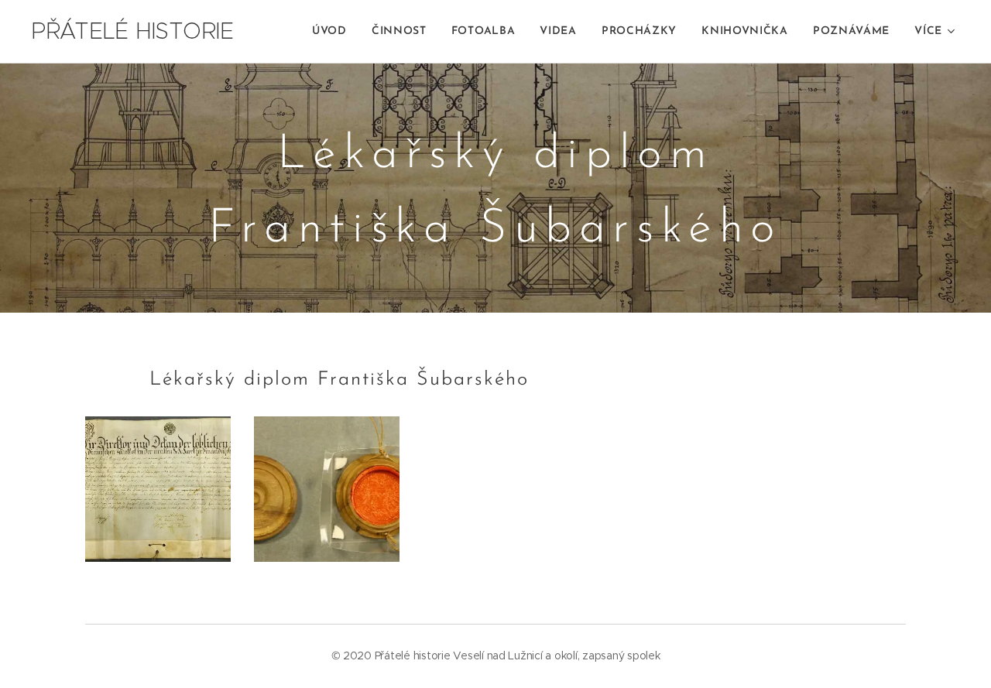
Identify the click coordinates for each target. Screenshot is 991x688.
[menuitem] (333, 31)
